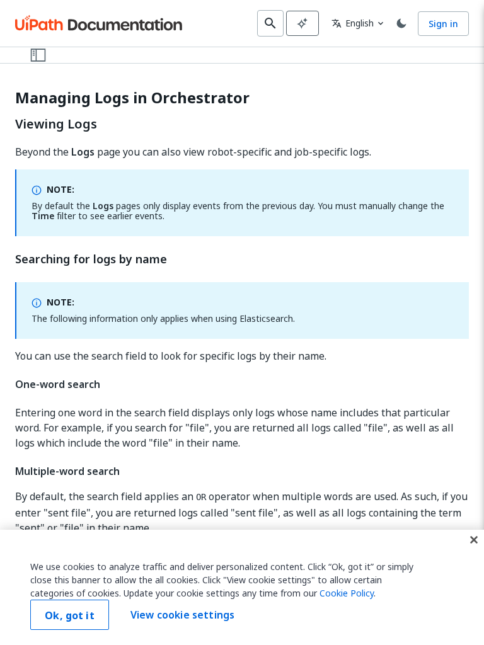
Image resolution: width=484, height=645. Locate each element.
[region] (242, 587)
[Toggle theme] (401, 23)
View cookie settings (182, 614)
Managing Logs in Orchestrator (132, 98)
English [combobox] (352, 23)
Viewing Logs (56, 124)
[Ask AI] (302, 23)
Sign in (443, 23)
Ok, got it (70, 615)
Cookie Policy (347, 593)
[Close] (474, 540)
